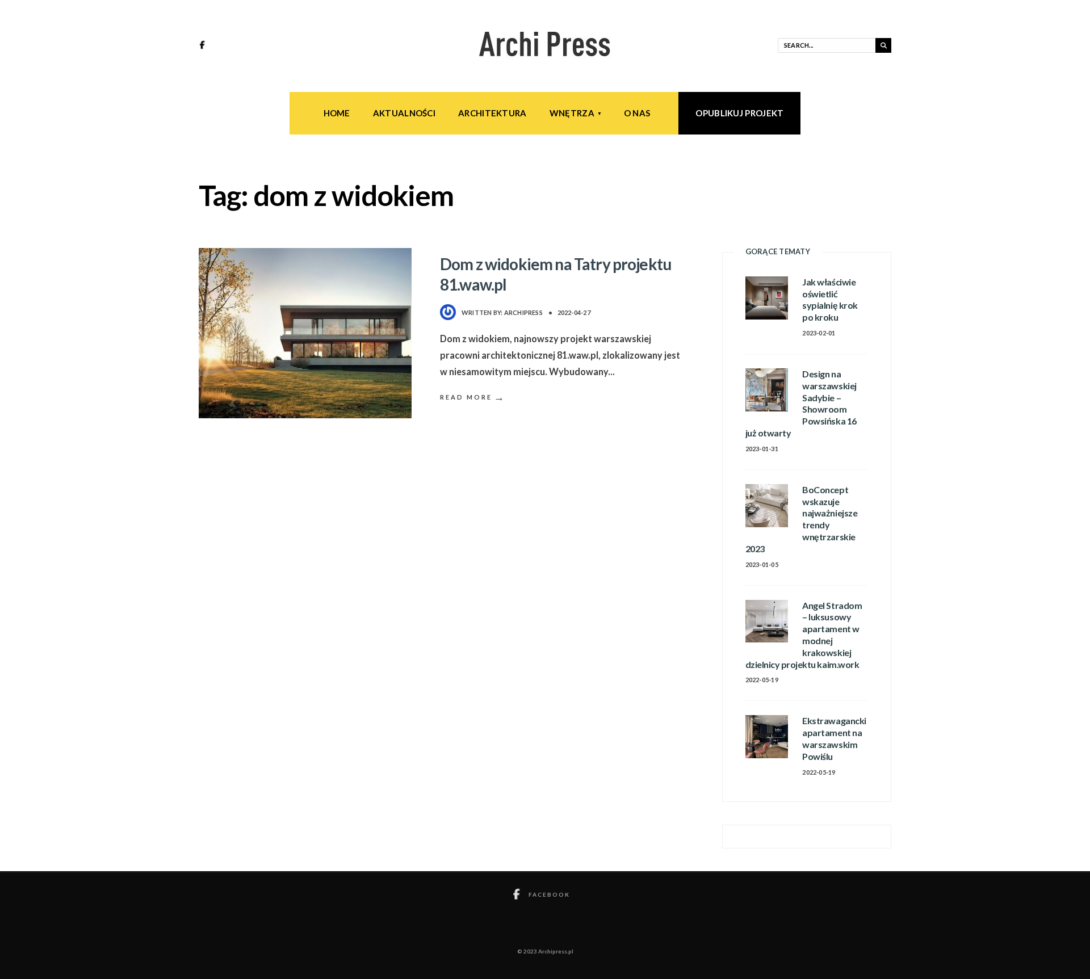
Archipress (523, 312)
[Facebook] (204, 46)
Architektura (492, 113)
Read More (473, 397)
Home (337, 113)
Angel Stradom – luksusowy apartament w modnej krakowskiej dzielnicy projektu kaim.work (803, 635)
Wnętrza (572, 113)
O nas (637, 113)
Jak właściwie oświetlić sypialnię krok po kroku (829, 299)
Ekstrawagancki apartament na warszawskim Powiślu (834, 738)
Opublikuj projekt (739, 113)
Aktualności (404, 113)
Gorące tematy (777, 251)
